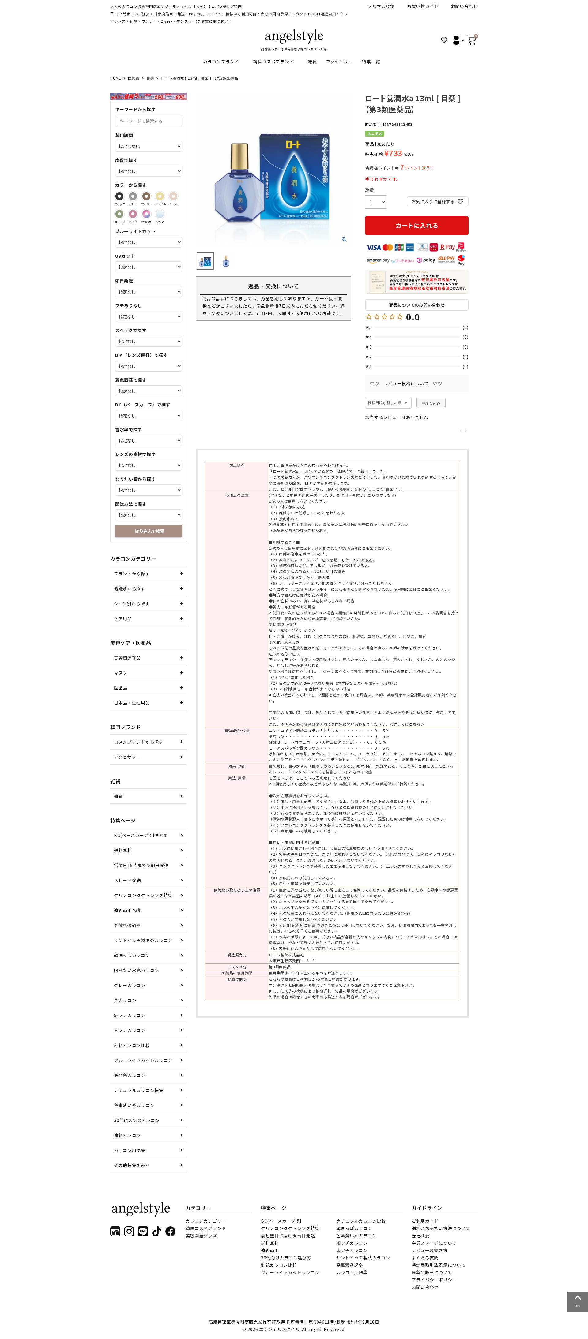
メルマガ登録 (381, 6)
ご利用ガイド (425, 1221)
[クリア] (160, 214)
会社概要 (421, 1235)
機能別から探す (129, 588)
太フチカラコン (129, 1030)
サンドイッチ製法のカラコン (143, 940)
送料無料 (123, 850)
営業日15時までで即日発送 (141, 865)
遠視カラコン (127, 1135)
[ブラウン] (146, 196)
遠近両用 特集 (128, 910)
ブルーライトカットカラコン (143, 1060)
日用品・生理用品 (132, 703)
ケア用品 (123, 618)
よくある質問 (425, 1258)
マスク (120, 673)
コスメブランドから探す (139, 742)
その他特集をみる (132, 1165)
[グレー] (133, 196)
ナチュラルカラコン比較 (361, 1221)
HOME (115, 77)
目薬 (150, 77)
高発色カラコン (129, 1075)
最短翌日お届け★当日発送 (288, 1235)
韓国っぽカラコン (132, 955)
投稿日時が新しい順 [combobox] (384, 403)
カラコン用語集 (129, 1150)
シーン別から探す (132, 603)
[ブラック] (119, 196)
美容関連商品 (127, 658)
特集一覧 (371, 61)
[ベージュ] (173, 196)
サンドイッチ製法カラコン (363, 1258)
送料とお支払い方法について (441, 1228)
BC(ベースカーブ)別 (281, 1221)
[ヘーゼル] (160, 196)
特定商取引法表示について (439, 1265)
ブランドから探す (132, 573)
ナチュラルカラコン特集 (139, 1090)
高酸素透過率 (127, 925)
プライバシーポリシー (434, 1280)
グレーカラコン (129, 985)
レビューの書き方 (430, 1250)
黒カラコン (125, 1000)
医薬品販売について (432, 1272)
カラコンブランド (221, 61)
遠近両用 (270, 1250)
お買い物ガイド (423, 6)
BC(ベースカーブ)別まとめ (141, 835)
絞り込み (432, 403)
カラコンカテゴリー (206, 1221)
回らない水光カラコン (136, 970)
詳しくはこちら (407, 724)
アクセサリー (339, 61)
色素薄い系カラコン (134, 1105)
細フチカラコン (129, 1015)
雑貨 (312, 61)
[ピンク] (133, 214)
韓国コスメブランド (273, 61)
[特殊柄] (146, 214)
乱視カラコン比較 (132, 1045)
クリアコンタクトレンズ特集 (143, 895)
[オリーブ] (119, 214)
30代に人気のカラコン (137, 1120)
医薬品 (134, 77)
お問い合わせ (464, 6)
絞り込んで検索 (149, 531)
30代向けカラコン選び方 (286, 1258)
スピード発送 (127, 880)
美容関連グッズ (201, 1235)
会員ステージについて (434, 1243)
